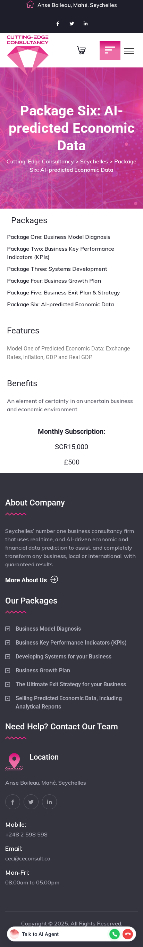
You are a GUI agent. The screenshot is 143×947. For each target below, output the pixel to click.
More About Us (26, 580)
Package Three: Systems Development (57, 268)
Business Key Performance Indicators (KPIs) (71, 642)
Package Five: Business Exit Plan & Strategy (63, 292)
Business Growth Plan (43, 670)
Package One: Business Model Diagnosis (58, 236)
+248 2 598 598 (26, 834)
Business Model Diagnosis (48, 628)
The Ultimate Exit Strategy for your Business (71, 684)
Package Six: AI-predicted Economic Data (60, 304)
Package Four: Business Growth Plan (54, 280)
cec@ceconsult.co (27, 858)
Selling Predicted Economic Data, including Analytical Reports (69, 702)
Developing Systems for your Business (63, 656)
